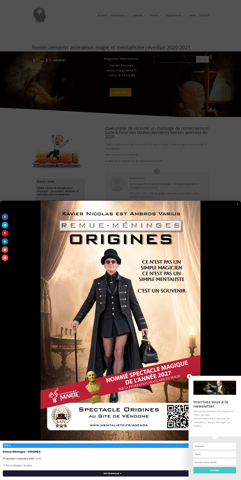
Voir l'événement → (112, 473)
